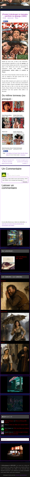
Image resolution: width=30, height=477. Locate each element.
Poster (18, 153)
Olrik (5, 17)
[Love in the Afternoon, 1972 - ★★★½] (8, 269)
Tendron (3, 342)
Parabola (17, 475)
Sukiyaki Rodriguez (9, 420)
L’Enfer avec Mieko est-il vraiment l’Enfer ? (18, 424)
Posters (16, 17)
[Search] (27, 440)
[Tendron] (15, 371)
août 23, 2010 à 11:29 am (13, 175)
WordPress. (24, 475)
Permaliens (22, 154)
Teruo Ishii (22, 153)
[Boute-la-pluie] (15, 340)
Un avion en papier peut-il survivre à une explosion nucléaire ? (22, 161)
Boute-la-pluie (4, 311)
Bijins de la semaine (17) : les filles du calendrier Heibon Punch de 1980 (8, 161)
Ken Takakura (9, 153)
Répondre (25, 181)
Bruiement (3, 280)
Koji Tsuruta (14, 153)
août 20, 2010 (11, 17)
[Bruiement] (15, 309)
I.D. (8, 173)
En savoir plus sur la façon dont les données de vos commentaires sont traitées (14, 223)
